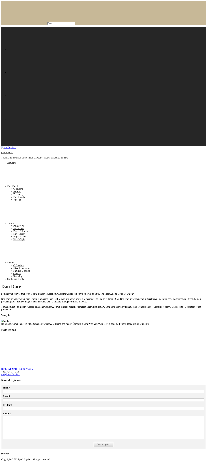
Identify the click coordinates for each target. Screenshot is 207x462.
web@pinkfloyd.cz (10, 374)
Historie (17, 191)
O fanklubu (18, 265)
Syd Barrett (18, 228)
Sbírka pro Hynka (15, 279)
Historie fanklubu (21, 268)
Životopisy (18, 194)
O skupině (18, 189)
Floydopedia (19, 197)
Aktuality (11, 163)
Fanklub (11, 262)
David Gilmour (20, 231)
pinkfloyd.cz (7, 152)
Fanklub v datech (21, 270)
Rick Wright (19, 239)
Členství (17, 273)
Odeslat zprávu (103, 444)
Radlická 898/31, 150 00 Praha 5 (17, 369)
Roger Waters (19, 236)
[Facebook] (30, 49)
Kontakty (17, 276)
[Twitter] (30, 72)
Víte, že (17, 199)
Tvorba (10, 223)
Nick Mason (19, 234)
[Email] (30, 119)
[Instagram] (30, 95)
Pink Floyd (12, 186)
